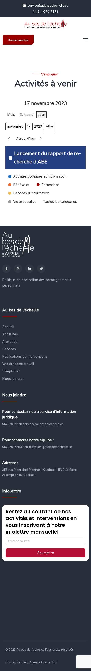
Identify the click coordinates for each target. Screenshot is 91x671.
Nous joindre (12, 378)
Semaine (26, 114)
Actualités (10, 334)
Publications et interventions (24, 356)
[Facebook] (6, 268)
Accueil (8, 327)
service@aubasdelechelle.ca (47, 5)
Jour (41, 114)
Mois (11, 114)
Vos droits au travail (18, 364)
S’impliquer (11, 371)
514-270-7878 (47, 11)
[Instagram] (18, 268)
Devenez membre (18, 40)
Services (9, 349)
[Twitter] (41, 268)
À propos (9, 341)
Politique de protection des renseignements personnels (36, 282)
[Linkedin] (29, 268)
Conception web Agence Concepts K (31, 662)
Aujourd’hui (25, 138)
